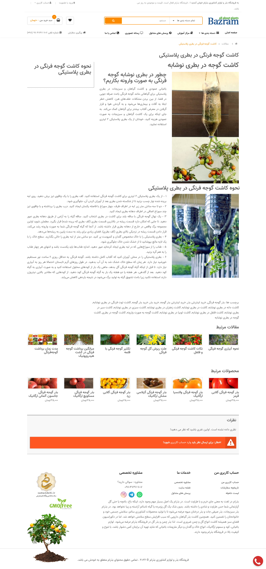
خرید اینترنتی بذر (196, 302)
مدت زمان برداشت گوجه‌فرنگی (46, 350)
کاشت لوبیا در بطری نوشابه (175, 312)
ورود (70, 3)
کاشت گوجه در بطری (114, 312)
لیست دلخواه (232, 493)
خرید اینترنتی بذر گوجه (173, 302)
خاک (196, 527)
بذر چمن (166, 522)
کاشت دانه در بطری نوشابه (223, 307)
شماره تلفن (43, 33)
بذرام (236, 501)
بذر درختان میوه (194, 512)
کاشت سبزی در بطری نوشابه (130, 307)
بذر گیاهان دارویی (180, 517)
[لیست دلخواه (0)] (70, 21)
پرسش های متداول (181, 493)
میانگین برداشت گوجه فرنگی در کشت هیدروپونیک (80, 352)
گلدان (188, 527)
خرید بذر (154, 302)
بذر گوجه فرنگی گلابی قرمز (225, 394)
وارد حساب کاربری (180, 442)
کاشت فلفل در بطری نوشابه (207, 312)
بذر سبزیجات (231, 512)
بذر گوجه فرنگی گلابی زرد (116, 394)
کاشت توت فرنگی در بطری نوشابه (112, 302)
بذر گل (155, 522)
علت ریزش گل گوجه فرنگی (153, 350)
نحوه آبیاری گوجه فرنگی (223, 348)
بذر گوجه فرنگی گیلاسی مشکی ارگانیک (151, 394)
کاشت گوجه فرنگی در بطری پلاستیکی (198, 44)
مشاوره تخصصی (182, 482)
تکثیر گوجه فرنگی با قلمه (117, 350)
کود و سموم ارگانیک (218, 527)
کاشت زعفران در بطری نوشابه (164, 307)
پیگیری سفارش (75, 33)
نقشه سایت (185, 488)
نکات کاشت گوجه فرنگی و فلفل (187, 350)
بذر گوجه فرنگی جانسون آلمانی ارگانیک (43, 394)
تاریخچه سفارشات (230, 488)
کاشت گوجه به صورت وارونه (143, 312)
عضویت (62, 3)
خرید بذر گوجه (140, 302)
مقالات (225, 44)
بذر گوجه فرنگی (216, 302)
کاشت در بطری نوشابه (194, 307)
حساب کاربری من (230, 482)
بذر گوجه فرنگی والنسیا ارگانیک (188, 394)
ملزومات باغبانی (168, 527)
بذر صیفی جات (214, 512)
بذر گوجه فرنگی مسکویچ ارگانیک (83, 394)
